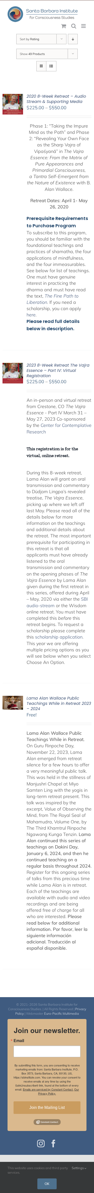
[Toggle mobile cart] (63, 26)
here (31, 315)
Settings (78, 1168)
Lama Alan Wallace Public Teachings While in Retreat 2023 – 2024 (59, 703)
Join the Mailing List (47, 1107)
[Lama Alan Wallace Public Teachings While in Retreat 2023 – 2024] (13, 699)
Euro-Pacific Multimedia (61, 1013)
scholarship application (58, 637)
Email (19, 1041)
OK (47, 1184)
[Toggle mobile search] (73, 26)
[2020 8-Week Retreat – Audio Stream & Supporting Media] (13, 97)
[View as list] (51, 66)
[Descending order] (73, 39)
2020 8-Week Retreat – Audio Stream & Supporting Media (56, 98)
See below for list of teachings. (58, 270)
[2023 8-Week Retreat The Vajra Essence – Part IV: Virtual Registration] (13, 366)
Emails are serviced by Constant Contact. (48, 1089)
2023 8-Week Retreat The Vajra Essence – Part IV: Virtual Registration (58, 370)
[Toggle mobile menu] (83, 26)
